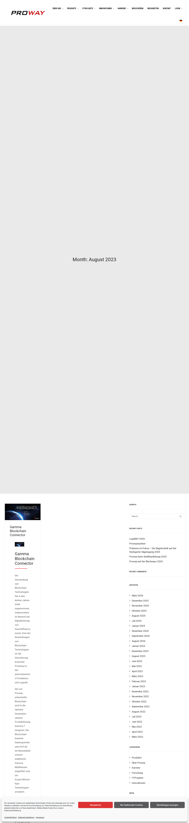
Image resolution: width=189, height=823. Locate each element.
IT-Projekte (137, 777)
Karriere (136, 767)
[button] (23, 512)
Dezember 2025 (140, 600)
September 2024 (141, 636)
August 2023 (138, 656)
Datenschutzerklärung (12, 811)
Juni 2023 (137, 661)
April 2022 (137, 731)
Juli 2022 (137, 716)
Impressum (40, 817)
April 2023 (137, 671)
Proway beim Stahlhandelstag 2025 (148, 556)
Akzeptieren (95, 805)
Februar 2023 (139, 681)
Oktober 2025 (139, 610)
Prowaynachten (137, 543)
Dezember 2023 (140, 651)
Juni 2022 (137, 721)
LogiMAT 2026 (137, 538)
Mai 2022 (137, 726)
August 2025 (138, 615)
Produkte (137, 757)
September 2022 (141, 706)
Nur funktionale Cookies (131, 805)
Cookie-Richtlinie (10, 817)
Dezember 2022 (140, 691)
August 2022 (138, 711)
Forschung (137, 772)
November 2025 (140, 605)
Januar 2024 (138, 646)
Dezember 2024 (140, 631)
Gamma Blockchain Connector (18, 531)
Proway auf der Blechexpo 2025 (146, 561)
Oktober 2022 (139, 701)
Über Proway (138, 762)
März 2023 (137, 676)
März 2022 (137, 736)
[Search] (156, 516)
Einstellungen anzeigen (167, 805)
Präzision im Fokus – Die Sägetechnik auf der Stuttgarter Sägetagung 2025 (152, 550)
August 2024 (138, 641)
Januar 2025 (138, 625)
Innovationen (138, 783)
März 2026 (137, 595)
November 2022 (140, 696)
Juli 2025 (137, 620)
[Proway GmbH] (28, 13)
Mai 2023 (137, 666)
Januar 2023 (138, 686)
